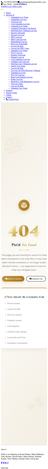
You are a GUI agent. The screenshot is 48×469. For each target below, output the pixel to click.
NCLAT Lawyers (18, 75)
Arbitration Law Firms (19, 17)
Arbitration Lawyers (19, 19)
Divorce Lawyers (17, 35)
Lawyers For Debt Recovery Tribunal (25, 70)
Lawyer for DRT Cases (20, 48)
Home (8, 13)
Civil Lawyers (16, 22)
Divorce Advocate (18, 33)
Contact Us (37, 279)
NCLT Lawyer (17, 53)
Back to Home (14, 279)
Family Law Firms (18, 66)
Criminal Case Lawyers (20, 62)
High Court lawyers (18, 39)
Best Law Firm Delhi (19, 44)
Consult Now (13, 99)
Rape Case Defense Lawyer (22, 77)
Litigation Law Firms (19, 51)
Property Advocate (18, 55)
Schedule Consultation (17, 343)
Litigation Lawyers (18, 73)
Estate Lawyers (17, 79)
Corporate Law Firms (19, 26)
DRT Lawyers (16, 37)
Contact (9, 97)
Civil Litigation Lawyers (20, 24)
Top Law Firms (17, 84)
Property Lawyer (17, 57)
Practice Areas (11, 93)
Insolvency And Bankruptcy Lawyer (25, 82)
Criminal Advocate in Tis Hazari (23, 28)
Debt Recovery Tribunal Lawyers (24, 31)
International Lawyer (19, 42)
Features (9, 90)
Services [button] (9, 15)
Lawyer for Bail (17, 46)
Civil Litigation (13, 326)
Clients (8, 95)
